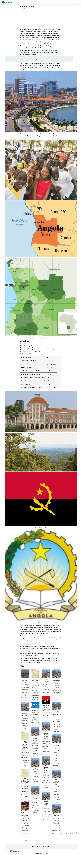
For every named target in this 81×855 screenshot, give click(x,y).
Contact (43, 846)
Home (33, 846)
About (38, 846)
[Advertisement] (41, 19)
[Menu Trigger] (75, 2)
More (48, 846)
